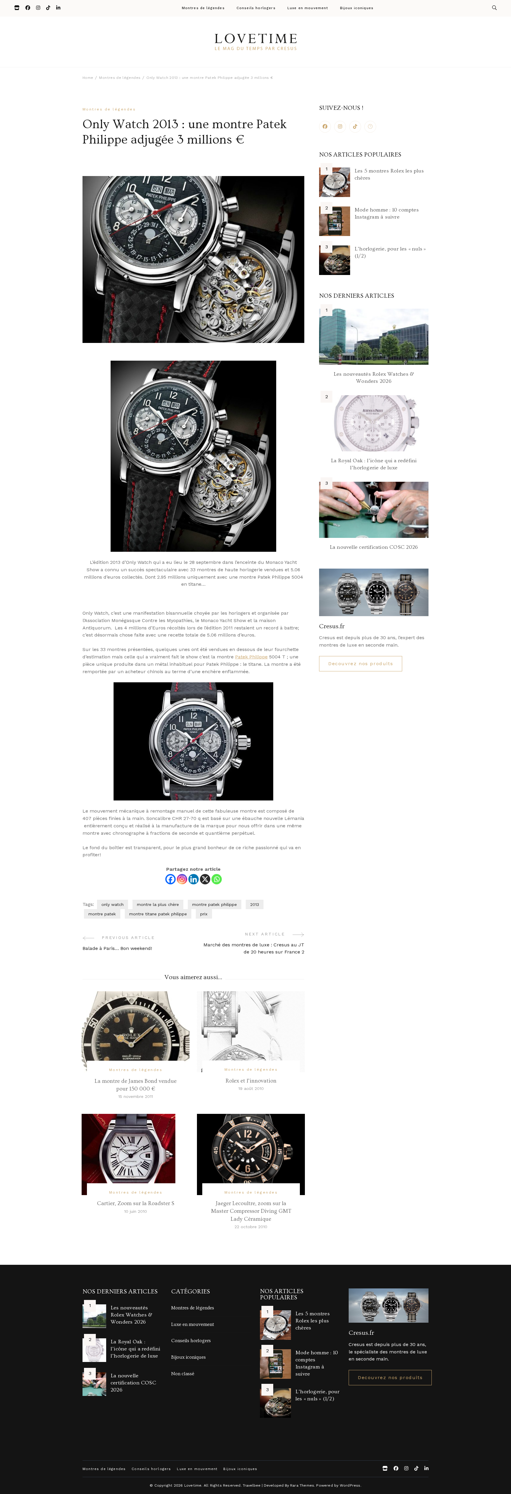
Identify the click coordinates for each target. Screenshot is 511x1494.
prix (204, 914)
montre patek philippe (214, 904)
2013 (254, 904)
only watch (112, 904)
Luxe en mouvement (307, 8)
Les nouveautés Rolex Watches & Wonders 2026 (131, 1315)
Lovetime (193, 1485)
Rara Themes (302, 1485)
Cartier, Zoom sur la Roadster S (135, 1203)
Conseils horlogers (256, 8)
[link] (370, 127)
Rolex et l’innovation (251, 1081)
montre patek (102, 914)
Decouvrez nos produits (360, 663)
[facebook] (325, 127)
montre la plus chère (158, 904)
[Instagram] (182, 879)
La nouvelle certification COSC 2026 (374, 547)
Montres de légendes (203, 8)
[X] (205, 879)
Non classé (182, 1373)
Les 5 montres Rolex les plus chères (312, 1321)
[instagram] (340, 127)
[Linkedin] (193, 879)
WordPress (350, 1485)
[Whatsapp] (216, 879)
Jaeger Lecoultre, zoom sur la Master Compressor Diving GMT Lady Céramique (251, 1211)
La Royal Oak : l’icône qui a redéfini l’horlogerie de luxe (136, 1349)
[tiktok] (355, 127)
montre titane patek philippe (158, 914)
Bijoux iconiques (357, 8)
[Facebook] (170, 879)
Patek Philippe (251, 657)
